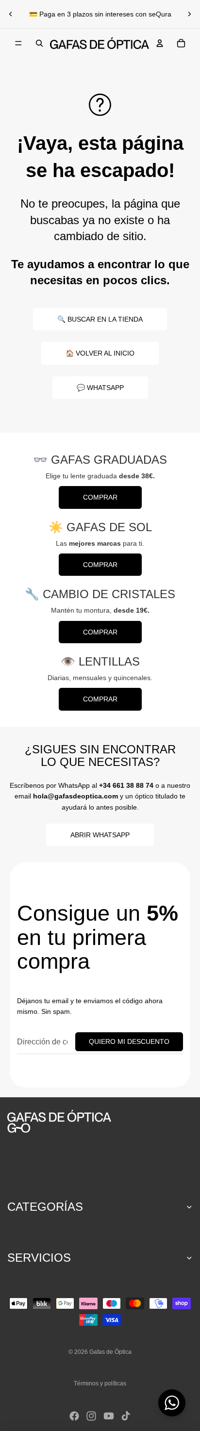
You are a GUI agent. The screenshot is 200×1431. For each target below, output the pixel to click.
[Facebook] (74, 1416)
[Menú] (18, 43)
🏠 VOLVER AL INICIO (100, 353)
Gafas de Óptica (110, 1352)
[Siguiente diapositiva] (189, 14)
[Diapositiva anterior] (10, 14)
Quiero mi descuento (129, 1041)
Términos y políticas (100, 1383)
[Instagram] (91, 1416)
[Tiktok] (126, 1416)
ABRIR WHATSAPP (100, 835)
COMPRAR (100, 497)
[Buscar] (39, 43)
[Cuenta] (159, 43)
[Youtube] (109, 1416)
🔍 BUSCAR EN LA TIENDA (100, 319)
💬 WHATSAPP (100, 387)
